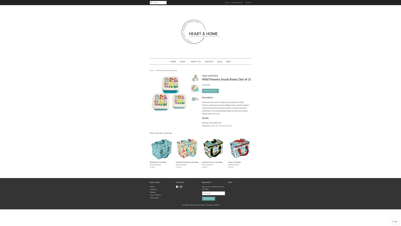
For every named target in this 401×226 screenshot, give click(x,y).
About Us (196, 61)
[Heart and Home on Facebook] (177, 187)
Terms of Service (155, 195)
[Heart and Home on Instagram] (181, 187)
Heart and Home (199, 205)
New (228, 61)
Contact (209, 61)
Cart (249, 2)
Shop (183, 61)
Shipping (153, 192)
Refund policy (154, 198)
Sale (219, 61)
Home (173, 61)
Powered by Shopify (212, 205)
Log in (227, 2)
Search (152, 186)
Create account (237, 2)
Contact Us (153, 189)
